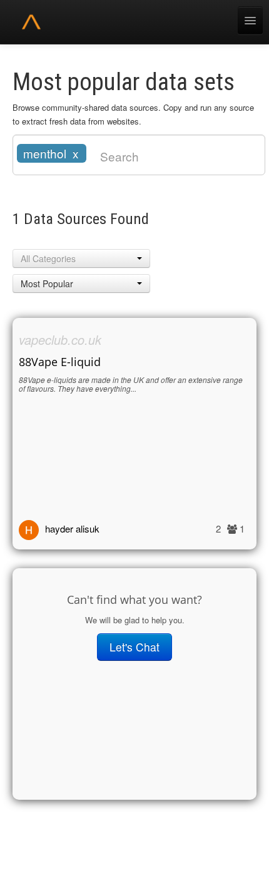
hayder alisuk (72, 528)
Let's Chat (134, 647)
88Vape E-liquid (60, 361)
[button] (81, 258)
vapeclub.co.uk (60, 339)
